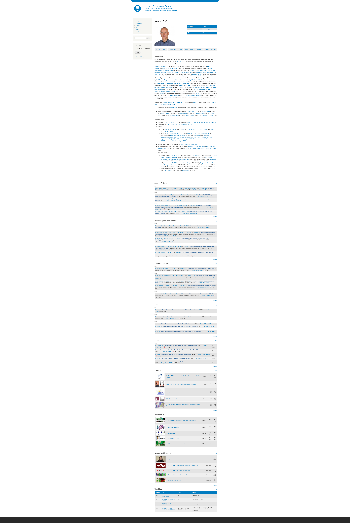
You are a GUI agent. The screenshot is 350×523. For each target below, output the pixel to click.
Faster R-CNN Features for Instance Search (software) (181, 475)
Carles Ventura (190, 111)
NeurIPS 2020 (197, 155)
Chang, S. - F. (183, 226)
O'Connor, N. (188, 232)
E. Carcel (157, 252)
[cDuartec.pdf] (214, 295)
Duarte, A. (169, 285)
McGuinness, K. (173, 232)
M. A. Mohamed (159, 345)
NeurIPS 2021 (176, 155)
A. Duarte (157, 293)
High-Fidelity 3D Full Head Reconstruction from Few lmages (181, 384)
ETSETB (189, 85)
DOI (194, 189)
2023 (189, 146)
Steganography (172, 433)
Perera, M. (164, 188)
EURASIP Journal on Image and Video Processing (185, 139)
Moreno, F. (182, 281)
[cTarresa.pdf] (211, 287)
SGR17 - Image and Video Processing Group (177, 399)
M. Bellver (157, 238)
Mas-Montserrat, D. (192, 188)
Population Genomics (173, 427)
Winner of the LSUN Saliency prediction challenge (177, 163)
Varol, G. (178, 293)
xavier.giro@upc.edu (208, 29)
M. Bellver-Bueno (159, 205)
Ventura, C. (167, 205)
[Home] (137, 9)
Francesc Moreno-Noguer (169, 68)
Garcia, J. (169, 281)
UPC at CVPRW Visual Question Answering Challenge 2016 (183, 465)
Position (189, 26)
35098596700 (165, 104)
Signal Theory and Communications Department (159, 8)
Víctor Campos (165, 113)
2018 (178, 133)
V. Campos (158, 226)
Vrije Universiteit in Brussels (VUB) (191, 76)
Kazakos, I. (179, 205)
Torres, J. (184, 205)
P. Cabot (157, 349)
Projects (138, 25)
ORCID (195, 102)
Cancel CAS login (140, 57)
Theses (180, 49)
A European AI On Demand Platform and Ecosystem (179, 392)
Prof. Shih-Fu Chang (177, 80)
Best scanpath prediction (181, 159)
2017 (193, 129)
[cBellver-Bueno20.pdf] (164, 209)
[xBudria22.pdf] (156, 356)
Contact (138, 31)
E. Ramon (157, 326)
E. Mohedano (158, 232)
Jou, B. (171, 226)
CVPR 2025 (167, 122)
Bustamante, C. (176, 195)
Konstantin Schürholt (207, 115)
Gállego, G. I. (163, 285)
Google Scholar (167, 102)
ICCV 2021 (207, 122)
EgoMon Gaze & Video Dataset (176, 459)
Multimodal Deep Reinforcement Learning (178, 443)
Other (186, 49)
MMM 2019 (194, 144)
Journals (158, 49)
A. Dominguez (158, 195)
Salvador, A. (165, 232)
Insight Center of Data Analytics (201, 87)
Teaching (138, 29)
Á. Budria (157, 354)
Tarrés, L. (162, 361)
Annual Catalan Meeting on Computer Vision (204, 148)
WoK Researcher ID (178, 102)
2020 (195, 122)
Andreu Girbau (200, 113)
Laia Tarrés (173, 107)
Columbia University (168, 81)
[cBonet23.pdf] (204, 270)
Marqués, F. (197, 232)
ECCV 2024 (174, 122)
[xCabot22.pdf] (174, 351)
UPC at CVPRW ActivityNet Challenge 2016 (179, 470)
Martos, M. (163, 246)
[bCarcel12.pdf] (191, 256)
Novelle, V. (170, 188)
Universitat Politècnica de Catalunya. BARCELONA (161, 10)
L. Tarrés (157, 285)
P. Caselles (158, 281)
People (137, 21)
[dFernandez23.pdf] (179, 318)
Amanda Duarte (174, 115)
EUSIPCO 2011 (169, 131)
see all (215, 216)
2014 (212, 129)
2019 (198, 122)
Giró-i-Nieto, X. (183, 188)
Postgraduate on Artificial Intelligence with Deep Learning (173, 83)
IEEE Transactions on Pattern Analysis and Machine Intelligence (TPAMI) (180, 137)
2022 (188, 122)
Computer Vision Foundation (193, 95)
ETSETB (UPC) (196, 74)
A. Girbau (157, 331)
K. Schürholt (158, 310)
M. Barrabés (158, 188)
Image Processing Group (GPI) (198, 70)
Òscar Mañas (185, 170)
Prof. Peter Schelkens (210, 76)
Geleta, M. (174, 275)
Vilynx (197, 93)
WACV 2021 (213, 122)
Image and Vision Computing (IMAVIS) (176, 141)
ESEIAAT (181, 85)
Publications (139, 23)
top (216, 183)
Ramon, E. (164, 281)
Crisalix (162, 93)
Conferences (172, 49)
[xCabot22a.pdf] (174, 363)
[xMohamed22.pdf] (164, 347)
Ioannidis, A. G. (203, 188)
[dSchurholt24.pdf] (160, 311)
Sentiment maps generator (174, 480)
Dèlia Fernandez (190, 115)
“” (201, 268)
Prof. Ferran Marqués (162, 80)
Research (199, 49)
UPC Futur (172, 104)
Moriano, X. (176, 188)
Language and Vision (173, 438)
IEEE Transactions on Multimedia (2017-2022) (179, 124)
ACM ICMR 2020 (185, 144)
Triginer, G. (191, 281)
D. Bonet (157, 268)
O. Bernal (157, 211)
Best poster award (186, 161)
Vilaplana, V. (178, 246)
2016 (201, 122)
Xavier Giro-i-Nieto (159, 66)
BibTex (205, 189)
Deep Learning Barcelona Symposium (166, 97)
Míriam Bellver (183, 113)
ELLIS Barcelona (174, 95)
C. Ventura (158, 246)
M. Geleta (157, 199)
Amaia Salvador (206, 111)
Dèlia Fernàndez (169, 170)
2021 (191, 122)
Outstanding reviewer (171, 157)
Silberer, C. (173, 205)
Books (164, 49)
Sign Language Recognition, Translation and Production (182, 420)
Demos (137, 27)
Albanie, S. (163, 293)
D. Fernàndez (158, 317)
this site (178, 61)
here (179, 63)
